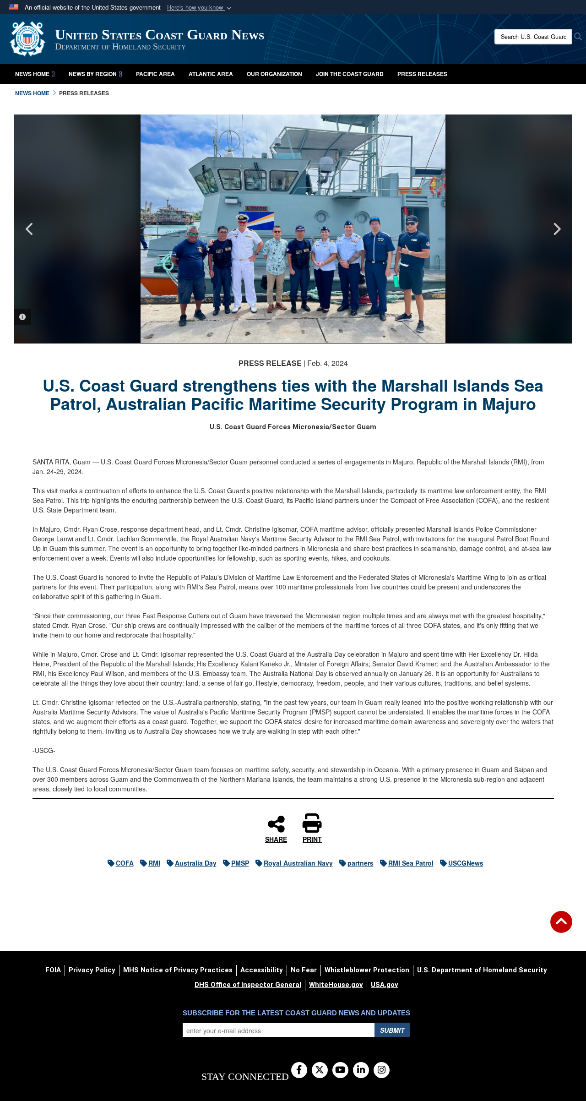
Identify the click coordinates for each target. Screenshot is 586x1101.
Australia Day (196, 862)
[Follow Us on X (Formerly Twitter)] (320, 1070)
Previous (30, 229)
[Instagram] (382, 1070)
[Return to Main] (561, 927)
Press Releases (422, 74)
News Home (32, 74)
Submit (392, 1030)
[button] (200, 7)
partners (360, 862)
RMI (154, 862)
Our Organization (274, 74)
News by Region (93, 74)
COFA (125, 862)
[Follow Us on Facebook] (299, 1070)
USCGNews (465, 862)
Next (556, 229)
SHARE (276, 838)
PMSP (240, 862)
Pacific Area (155, 74)
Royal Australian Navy (298, 862)
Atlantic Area (211, 74)
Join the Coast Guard (350, 74)
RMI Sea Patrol (411, 862)
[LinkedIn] (361, 1070)
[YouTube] (340, 1070)
